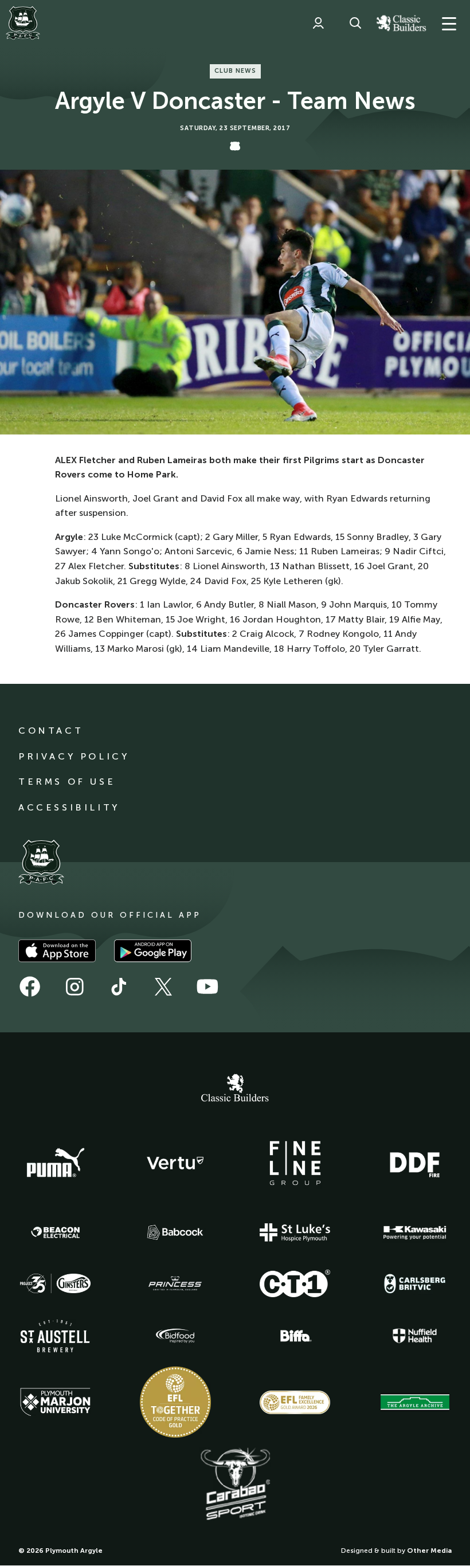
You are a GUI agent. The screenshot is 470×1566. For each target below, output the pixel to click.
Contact (50, 730)
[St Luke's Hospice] (295, 1232)
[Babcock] (175, 1232)
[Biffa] (295, 1336)
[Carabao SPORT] (235, 1484)
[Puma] (55, 1163)
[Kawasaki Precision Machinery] (415, 1232)
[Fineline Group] (295, 1163)
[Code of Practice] (175, 1402)
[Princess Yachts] (175, 1283)
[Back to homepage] (23, 23)
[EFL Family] (295, 1402)
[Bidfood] (175, 1336)
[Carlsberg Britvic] (415, 1283)
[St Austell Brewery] (55, 1336)
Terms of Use (66, 781)
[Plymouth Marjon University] (55, 1402)
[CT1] (295, 1283)
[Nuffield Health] (415, 1335)
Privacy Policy (73, 756)
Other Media (429, 1551)
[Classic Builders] (235, 1089)
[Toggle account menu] (318, 23)
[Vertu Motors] (175, 1163)
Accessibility (69, 807)
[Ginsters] (55, 1283)
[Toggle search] (355, 23)
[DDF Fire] (415, 1163)
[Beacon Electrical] (55, 1232)
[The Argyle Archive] (415, 1402)
